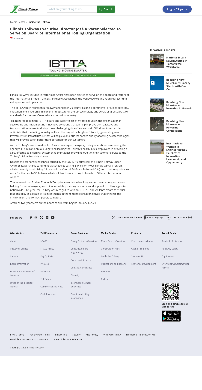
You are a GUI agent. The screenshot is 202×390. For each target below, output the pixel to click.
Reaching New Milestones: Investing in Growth (179, 105)
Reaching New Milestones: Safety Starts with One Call (178, 84)
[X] (41, 217)
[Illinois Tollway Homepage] (24, 9)
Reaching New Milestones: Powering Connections (175, 125)
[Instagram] (36, 217)
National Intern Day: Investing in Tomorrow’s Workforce (176, 62)
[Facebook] (31, 217)
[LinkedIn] (47, 217)
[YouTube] (53, 217)
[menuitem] (24, 241)
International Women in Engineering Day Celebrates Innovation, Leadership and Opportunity (176, 153)
